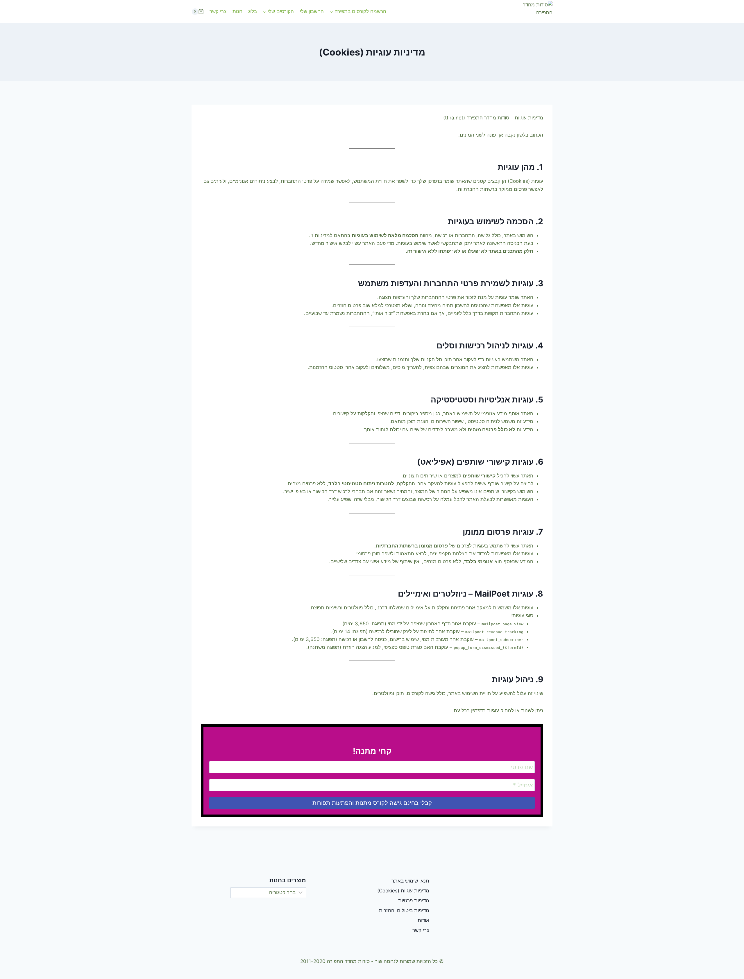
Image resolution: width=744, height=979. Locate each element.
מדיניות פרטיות (413, 900)
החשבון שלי (312, 11)
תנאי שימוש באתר (410, 881)
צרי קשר (218, 11)
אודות (423, 920)
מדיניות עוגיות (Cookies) (403, 891)
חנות (237, 11)
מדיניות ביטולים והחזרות (404, 910)
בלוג (252, 11)
